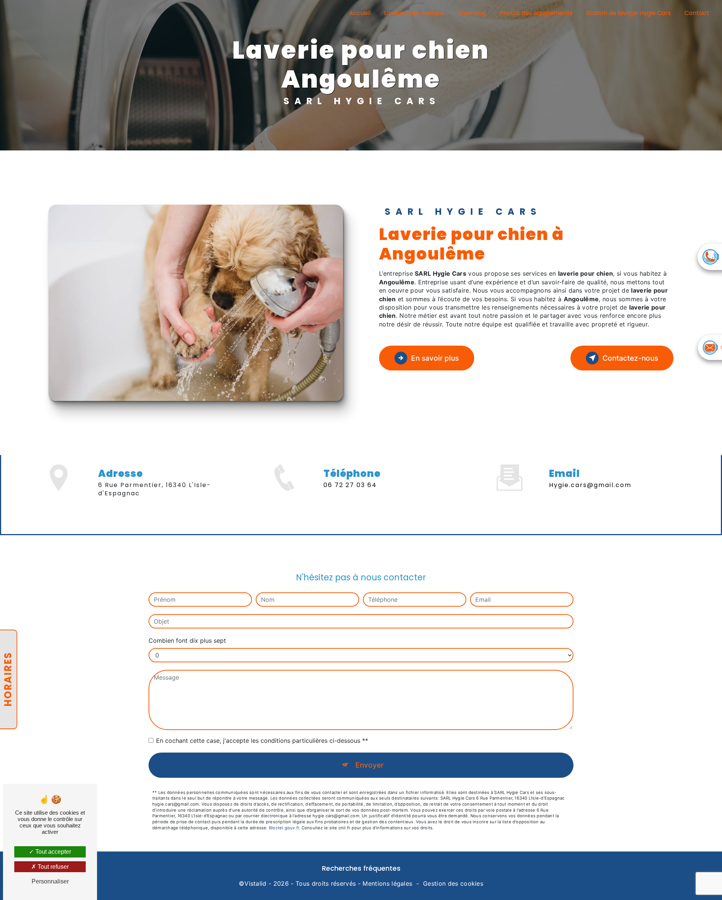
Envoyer (369, 764)
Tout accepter (52, 851)
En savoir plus (435, 358)
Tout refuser (52, 867)
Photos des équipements (536, 13)
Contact (696, 13)
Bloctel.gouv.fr (284, 827)
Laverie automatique (414, 13)
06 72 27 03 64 (350, 485)
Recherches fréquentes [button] (361, 868)
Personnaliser (50, 881)
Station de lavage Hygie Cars (628, 13)
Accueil (359, 13)
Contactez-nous (630, 358)
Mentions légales (387, 883)
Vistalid (255, 883)
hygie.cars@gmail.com (590, 485)
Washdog (472, 13)
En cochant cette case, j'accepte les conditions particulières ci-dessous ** (262, 740)
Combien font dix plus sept (187, 640)
